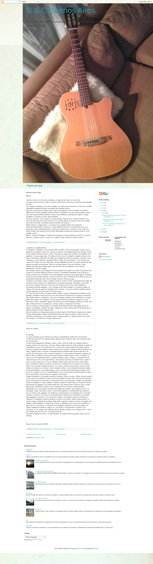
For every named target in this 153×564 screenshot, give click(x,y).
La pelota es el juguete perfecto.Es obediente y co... (112, 220)
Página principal (34, 185)
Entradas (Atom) (40, 437)
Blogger (96, 548)
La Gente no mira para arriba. (44, 471)
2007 (102, 229)
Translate (39, 540)
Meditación (29, 449)
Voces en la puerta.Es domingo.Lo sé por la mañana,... (113, 224)
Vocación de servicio (41, 498)
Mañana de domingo (41, 460)
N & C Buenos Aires (60, 10)
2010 (102, 208)
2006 (102, 232)
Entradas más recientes (34, 434)
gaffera (79, 548)
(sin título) (29, 493)
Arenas (28, 455)
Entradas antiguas (86, 434)
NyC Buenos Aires (40, 482)
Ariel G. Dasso (105, 256)
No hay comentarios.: (59, 242)
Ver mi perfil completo (105, 259)
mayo (104, 213)
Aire (27, 520)
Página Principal (61, 434)
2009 (102, 210)
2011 (102, 205)
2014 (102, 203)
